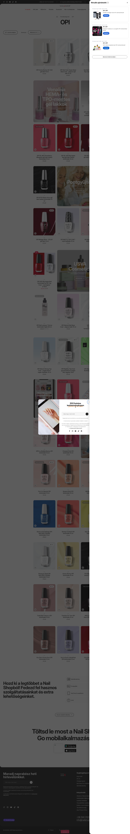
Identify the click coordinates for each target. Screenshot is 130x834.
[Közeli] (89, 402)
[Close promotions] (127, 2)
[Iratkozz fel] (87, 414)
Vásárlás (106, 15)
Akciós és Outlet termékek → (110, 56)
